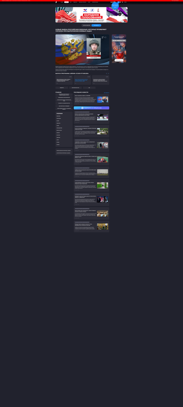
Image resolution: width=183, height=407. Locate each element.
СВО (89, 87)
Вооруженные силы (75, 87)
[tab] (87, 25)
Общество (62, 87)
